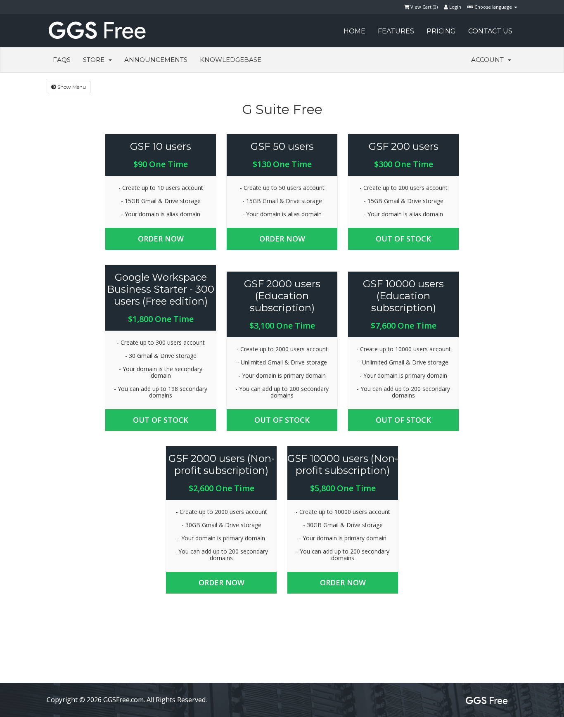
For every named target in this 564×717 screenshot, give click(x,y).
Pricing (441, 31)
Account (489, 60)
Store (95, 60)
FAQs (62, 60)
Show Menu (71, 87)
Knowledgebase (230, 60)
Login (454, 7)
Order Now (161, 239)
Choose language (493, 7)
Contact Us (490, 31)
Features (396, 31)
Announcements (155, 60)
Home (354, 31)
